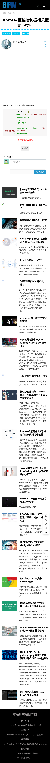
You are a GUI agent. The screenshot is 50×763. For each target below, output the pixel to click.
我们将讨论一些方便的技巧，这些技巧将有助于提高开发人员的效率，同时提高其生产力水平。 (32, 228)
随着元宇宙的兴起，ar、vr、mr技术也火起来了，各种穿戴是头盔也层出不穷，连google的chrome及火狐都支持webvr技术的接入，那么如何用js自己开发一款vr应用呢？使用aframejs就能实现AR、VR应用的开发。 (33, 360)
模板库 (37, 744)
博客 (20, 5)
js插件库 (7, 744)
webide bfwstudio (15, 734)
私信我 (45, 44)
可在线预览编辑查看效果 (30, 197)
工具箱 (27, 734)
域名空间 (39, 734)
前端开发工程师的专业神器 (31, 213)
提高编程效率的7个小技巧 (33, 220)
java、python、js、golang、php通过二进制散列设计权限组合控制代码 (34, 655)
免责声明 (29, 758)
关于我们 (21, 758)
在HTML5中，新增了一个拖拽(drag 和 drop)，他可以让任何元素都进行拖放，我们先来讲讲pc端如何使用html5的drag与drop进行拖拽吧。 (33, 485)
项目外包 (26, 753)
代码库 (23, 744)
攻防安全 (16, 33)
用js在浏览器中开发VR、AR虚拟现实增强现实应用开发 (33, 342)
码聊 (32, 734)
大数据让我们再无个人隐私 (34, 376)
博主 (9, 12)
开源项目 (30, 744)
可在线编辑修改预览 (28, 507)
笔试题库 (34, 753)
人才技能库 (17, 753)
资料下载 (37, 725)
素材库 (44, 744)
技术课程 (29, 725)
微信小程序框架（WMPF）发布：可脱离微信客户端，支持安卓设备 (34, 394)
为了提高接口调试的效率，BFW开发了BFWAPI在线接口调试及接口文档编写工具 (33, 703)
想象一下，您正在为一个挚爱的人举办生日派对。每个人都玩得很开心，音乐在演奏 (32, 329)
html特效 (15, 744)
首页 (4, 12)
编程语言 (6, 33)
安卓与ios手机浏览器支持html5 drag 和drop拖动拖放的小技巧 (34, 471)
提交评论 (40, 172)
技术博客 (13, 725)
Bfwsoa (25, 33)
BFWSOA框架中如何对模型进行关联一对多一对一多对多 (34, 517)
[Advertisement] (25, 75)
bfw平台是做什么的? (31, 260)
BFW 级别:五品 (19, 41)
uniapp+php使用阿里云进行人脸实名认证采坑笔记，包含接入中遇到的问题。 (33, 250)
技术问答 (21, 725)
